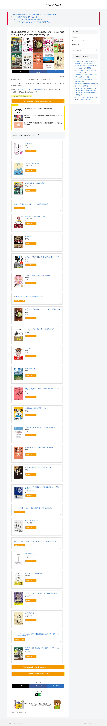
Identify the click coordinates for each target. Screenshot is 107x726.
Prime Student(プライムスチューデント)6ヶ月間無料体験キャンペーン (35, 22)
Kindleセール (75, 44)
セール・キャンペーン (78, 41)
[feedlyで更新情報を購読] (39, 694)
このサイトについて (14, 723)
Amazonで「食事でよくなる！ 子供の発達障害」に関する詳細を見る (33, 508)
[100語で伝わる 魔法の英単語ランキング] (18, 413)
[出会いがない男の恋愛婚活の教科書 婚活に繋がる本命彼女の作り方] (18, 492)
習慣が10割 (28, 143)
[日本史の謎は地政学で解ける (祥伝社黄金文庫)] (18, 472)
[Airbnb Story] (18, 242)
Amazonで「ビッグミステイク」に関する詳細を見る (28, 296)
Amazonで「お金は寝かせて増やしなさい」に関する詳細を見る (32, 204)
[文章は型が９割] (18, 618)
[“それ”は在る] (18, 559)
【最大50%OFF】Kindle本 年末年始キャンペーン (38, 101)
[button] (96, 50)
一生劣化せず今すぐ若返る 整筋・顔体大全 (37, 275)
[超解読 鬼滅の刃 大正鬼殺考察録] (18, 188)
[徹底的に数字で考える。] (18, 526)
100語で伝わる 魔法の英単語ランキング (36, 408)
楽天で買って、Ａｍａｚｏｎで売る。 (36, 216)
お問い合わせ (23, 723)
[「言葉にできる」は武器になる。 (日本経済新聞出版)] (18, 433)
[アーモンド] (18, 354)
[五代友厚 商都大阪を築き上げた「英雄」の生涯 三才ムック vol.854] (18, 653)
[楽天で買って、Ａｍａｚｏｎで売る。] (18, 222)
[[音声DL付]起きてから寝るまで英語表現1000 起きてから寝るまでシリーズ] (18, 393)
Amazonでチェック (30, 150)
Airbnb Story (28, 236)
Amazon (74, 37)
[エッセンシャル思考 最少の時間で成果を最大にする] (18, 334)
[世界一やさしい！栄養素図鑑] (18, 579)
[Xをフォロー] (36, 694)
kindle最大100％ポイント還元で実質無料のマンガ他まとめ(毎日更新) (34, 14)
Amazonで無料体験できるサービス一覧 (25, 17)
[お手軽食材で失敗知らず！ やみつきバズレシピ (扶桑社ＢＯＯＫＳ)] (18, 314)
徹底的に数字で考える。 (32, 520)
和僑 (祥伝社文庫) (30, 368)
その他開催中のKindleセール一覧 (38, 674)
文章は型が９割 (29, 613)
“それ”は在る (28, 553)
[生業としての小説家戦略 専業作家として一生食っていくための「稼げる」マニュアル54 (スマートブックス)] (18, 261)
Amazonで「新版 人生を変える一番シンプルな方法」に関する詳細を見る (35, 541)
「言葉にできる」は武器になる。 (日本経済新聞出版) (40, 427)
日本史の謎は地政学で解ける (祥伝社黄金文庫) (38, 467)
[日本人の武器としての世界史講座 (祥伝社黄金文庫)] (18, 453)
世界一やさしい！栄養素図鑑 (33, 573)
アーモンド (28, 348)
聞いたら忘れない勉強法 (32, 163)
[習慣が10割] (18, 149)
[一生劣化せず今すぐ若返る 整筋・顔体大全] (18, 281)
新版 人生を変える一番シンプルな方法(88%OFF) (30, 89)
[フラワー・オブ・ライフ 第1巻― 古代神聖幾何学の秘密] (18, 598)
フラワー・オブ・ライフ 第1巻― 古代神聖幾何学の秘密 (41, 593)
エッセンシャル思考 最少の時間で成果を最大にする (39, 329)
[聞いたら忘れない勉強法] (18, 169)
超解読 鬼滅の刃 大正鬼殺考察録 (34, 183)
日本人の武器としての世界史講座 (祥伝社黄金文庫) (39, 447)
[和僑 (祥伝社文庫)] (18, 374)
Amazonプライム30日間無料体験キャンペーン (27, 19)
